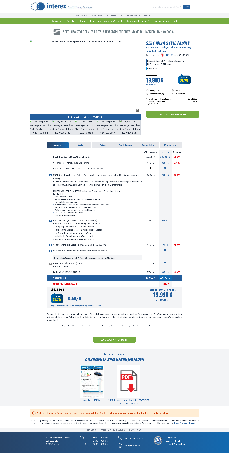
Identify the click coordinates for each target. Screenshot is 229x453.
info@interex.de (132, 445)
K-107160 (169, 55)
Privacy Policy (135, 429)
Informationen (114, 15)
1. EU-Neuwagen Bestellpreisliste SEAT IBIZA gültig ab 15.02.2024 (128, 402)
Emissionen (170, 145)
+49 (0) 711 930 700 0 (134, 438)
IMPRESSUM (92, 429)
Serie (80, 145)
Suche (186, 6)
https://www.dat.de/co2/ (184, 423)
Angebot (58, 145)
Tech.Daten (125, 145)
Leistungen (96, 15)
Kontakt (148, 15)
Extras (103, 145)
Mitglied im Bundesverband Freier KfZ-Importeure (176, 440)
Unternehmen (133, 15)
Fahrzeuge (81, 15)
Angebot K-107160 (91, 400)
